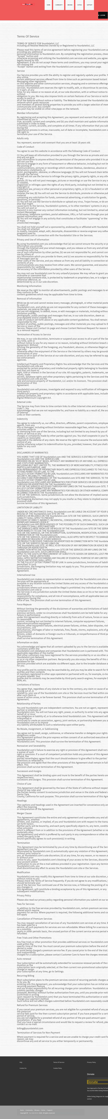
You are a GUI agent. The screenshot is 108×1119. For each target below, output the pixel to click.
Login (102, 15)
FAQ (21, 1062)
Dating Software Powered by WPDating (67, 1113)
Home (22, 1110)
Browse (37, 1110)
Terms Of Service (58, 1062)
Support (49, 1110)
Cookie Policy (57, 1068)
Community (29, 1110)
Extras (43, 1110)
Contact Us (23, 1068)
